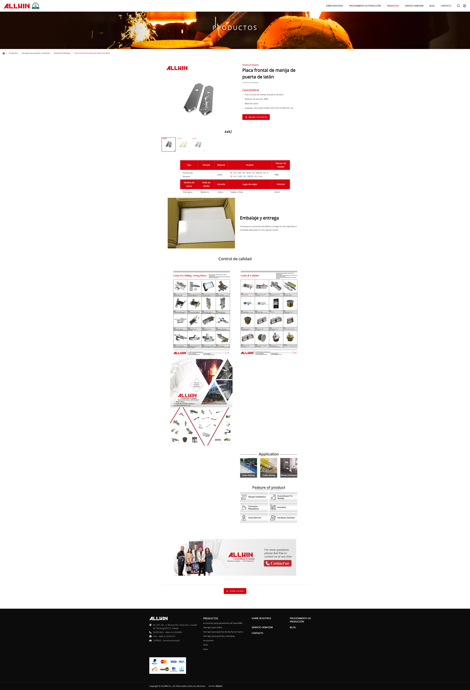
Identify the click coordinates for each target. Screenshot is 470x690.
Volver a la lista (237, 591)
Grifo (205, 644)
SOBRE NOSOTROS (334, 6)
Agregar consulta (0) (257, 117)
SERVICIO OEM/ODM (414, 6)
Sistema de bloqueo (62, 53)
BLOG (432, 6)
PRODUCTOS (393, 6)
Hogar (3, 53)
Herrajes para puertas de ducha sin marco (223, 631)
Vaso (205, 649)
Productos (13, 53)
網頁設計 (219, 686)
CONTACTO (446, 6)
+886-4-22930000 (173, 632)
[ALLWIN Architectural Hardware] (22, 5)
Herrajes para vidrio (212, 627)
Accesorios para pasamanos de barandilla (222, 623)
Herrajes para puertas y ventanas (36, 53)
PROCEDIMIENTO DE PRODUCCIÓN (365, 6)
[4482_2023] (198, 99)
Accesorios (208, 640)
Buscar (458, 6)
